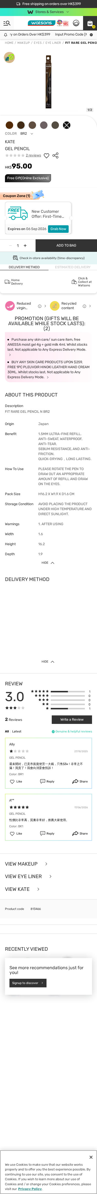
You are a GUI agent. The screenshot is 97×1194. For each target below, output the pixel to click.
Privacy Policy (30, 1189)
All (7, 731)
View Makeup (22, 864)
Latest (16, 731)
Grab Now (58, 229)
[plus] (25, 245)
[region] (48, 1172)
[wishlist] (46, 155)
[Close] (91, 1157)
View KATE (18, 889)
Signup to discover (25, 983)
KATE (10, 141)
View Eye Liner (24, 876)
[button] (90, 23)
